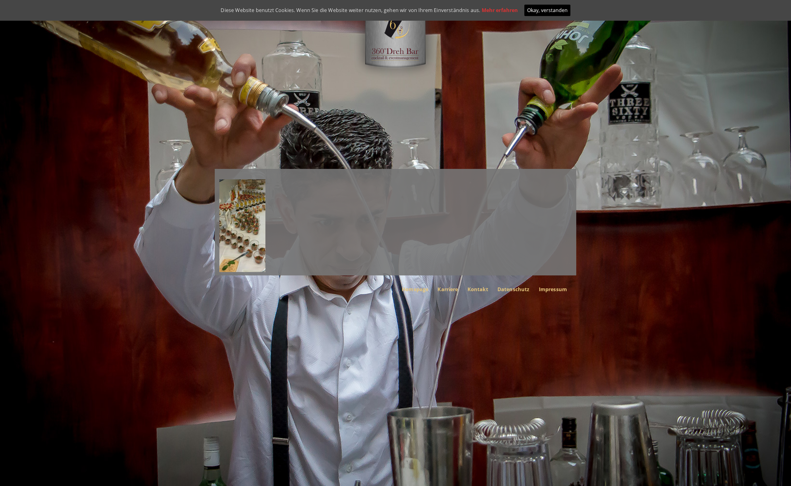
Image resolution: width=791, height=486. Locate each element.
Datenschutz (513, 289)
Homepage (415, 289)
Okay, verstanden (547, 10)
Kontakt (477, 289)
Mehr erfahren (500, 10)
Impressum (553, 289)
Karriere (448, 289)
